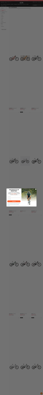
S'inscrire (14, 201)
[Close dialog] (35, 189)
